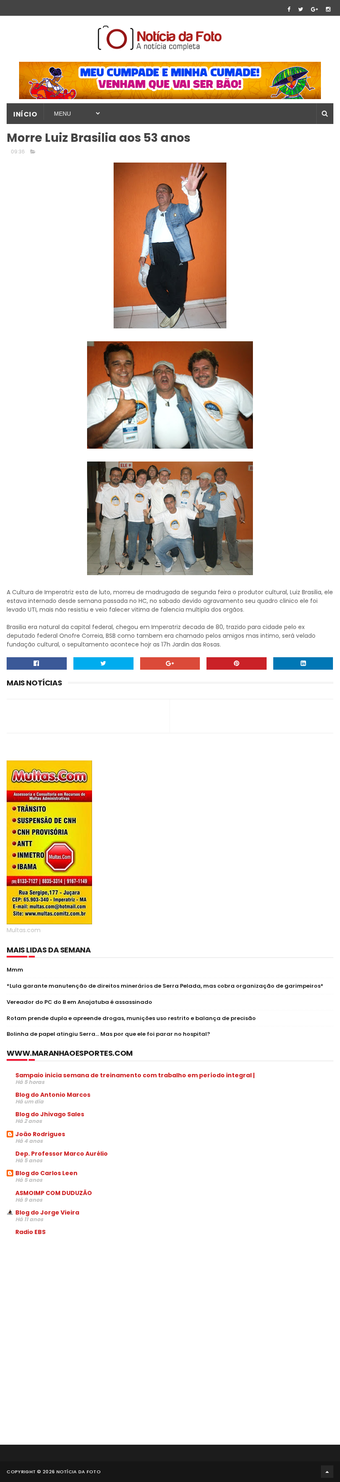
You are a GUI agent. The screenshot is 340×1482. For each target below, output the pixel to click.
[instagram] (328, 9)
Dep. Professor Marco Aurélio (61, 1153)
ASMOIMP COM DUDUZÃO (53, 1193)
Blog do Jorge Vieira (47, 1212)
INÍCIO (25, 114)
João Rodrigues (40, 1134)
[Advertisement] (76, 1305)
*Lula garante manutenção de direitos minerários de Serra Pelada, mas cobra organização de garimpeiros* (165, 986)
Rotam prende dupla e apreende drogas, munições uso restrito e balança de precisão (131, 1018)
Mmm (15, 970)
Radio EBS (30, 1232)
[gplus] (314, 9)
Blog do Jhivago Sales (49, 1114)
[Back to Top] (327, 1471)
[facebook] (288, 9)
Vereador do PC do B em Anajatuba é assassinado (79, 1002)
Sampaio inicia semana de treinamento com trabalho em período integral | (135, 1075)
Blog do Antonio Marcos (52, 1095)
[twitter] (300, 9)
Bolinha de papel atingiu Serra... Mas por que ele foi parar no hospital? (108, 1034)
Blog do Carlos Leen (46, 1173)
